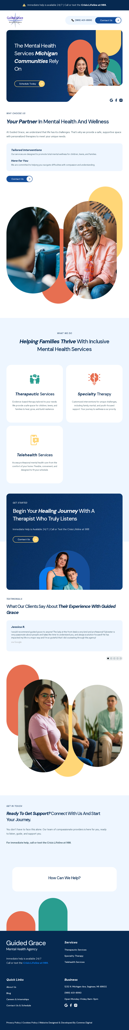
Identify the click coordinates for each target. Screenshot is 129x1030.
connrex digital (84, 1022)
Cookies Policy (30, 1022)
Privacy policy (13, 1022)
